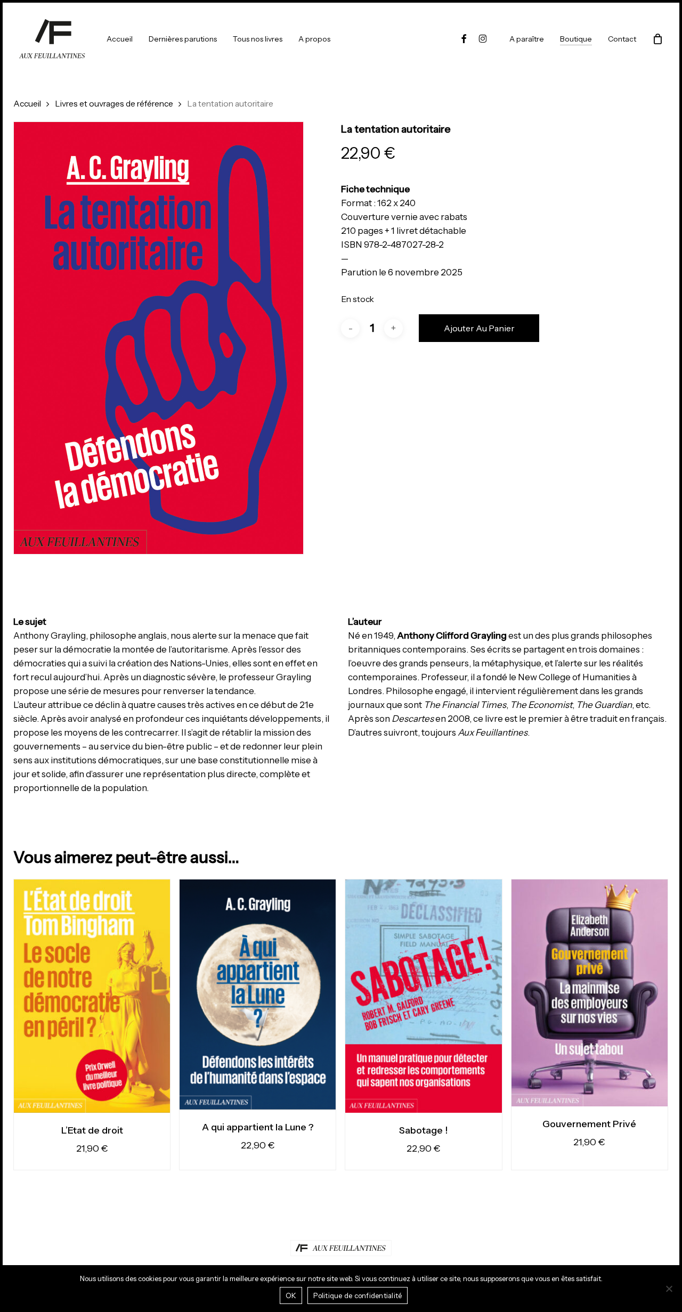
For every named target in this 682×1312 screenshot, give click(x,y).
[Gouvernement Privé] (590, 992)
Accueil (27, 104)
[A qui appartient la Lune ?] (258, 994)
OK (291, 1295)
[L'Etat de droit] (92, 996)
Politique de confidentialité (357, 1295)
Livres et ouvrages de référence (114, 104)
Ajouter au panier (479, 328)
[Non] (668, 1288)
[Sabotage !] (423, 996)
